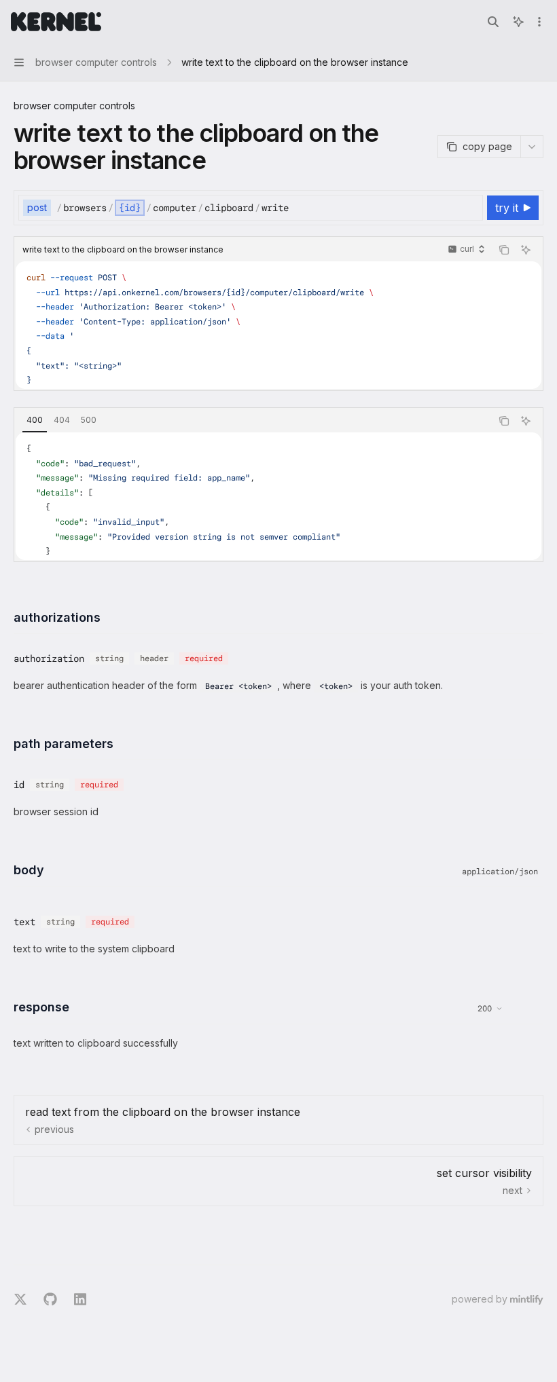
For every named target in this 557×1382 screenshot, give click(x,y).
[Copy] (470, 208)
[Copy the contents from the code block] (504, 250)
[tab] (34, 420)
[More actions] (539, 21)
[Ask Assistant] (526, 250)
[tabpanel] (278, 496)
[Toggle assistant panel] (518, 22)
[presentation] (278, 325)
